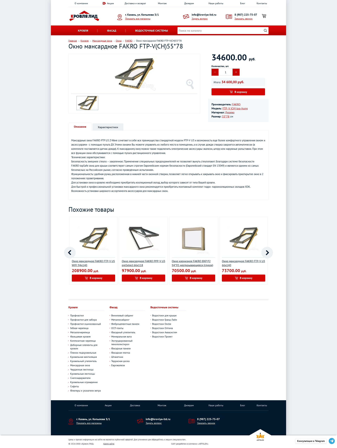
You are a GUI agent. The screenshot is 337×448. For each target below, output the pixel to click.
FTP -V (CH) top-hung (235, 108)
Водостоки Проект (162, 336)
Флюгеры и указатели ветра (85, 390)
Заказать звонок (243, 18)
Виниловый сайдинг (122, 315)
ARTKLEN (203, 443)
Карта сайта (108, 443)
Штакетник (117, 356)
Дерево (229, 112)
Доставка (135, 405)
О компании (81, 3)
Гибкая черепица (79, 328)
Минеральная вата (121, 336)
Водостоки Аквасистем (164, 332)
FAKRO (236, 104)
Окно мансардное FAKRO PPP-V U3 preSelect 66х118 (143, 263)
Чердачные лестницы (81, 369)
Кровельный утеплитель (83, 361)
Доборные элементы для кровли (83, 346)
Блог (242, 3)
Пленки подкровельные (83, 352)
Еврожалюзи (118, 365)
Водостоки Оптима (162, 328)
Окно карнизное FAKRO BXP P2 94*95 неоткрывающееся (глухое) (192, 263)
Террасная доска (120, 361)
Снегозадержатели (80, 378)
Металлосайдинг (120, 319)
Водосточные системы (151, 30)
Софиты (74, 386)
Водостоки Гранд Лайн (164, 319)
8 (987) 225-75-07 (245, 14)
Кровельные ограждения (84, 382)
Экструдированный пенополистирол (122, 342)
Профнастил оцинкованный (85, 323)
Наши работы (216, 3)
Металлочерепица (80, 332)
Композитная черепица (83, 340)
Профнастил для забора (83, 319)
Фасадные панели (121, 348)
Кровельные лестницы (82, 373)
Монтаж (162, 3)
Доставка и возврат (135, 3)
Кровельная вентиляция (83, 356)
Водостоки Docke (161, 323)
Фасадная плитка (120, 352)
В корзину (240, 92)
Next (267, 252)
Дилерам (189, 3)
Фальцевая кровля (80, 336)
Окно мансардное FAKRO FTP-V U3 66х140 (243, 263)
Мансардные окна (80, 365)
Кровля (83, 30)
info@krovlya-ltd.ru (204, 14)
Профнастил (77, 315)
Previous (70, 252)
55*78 (225, 116)
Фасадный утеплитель (123, 332)
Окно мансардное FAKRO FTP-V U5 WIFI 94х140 (93, 263)
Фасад (111, 30)
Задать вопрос (200, 18)
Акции (110, 3)
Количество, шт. (220, 66)
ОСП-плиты (117, 328)
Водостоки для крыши (164, 315)
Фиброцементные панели (125, 323)
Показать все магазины (137, 18)
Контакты (262, 3)
